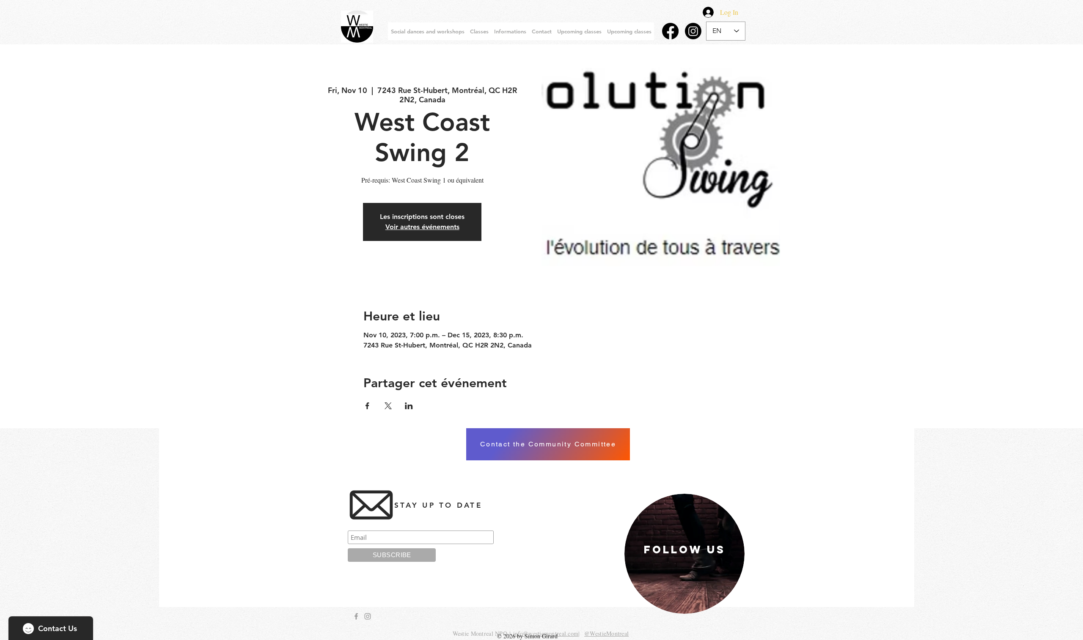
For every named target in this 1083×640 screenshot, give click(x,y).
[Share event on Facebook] (367, 405)
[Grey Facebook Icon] (356, 616)
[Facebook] (670, 31)
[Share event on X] (388, 405)
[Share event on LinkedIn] (409, 405)
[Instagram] (693, 31)
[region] (684, 554)
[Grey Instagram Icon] (367, 616)
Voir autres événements (422, 227)
